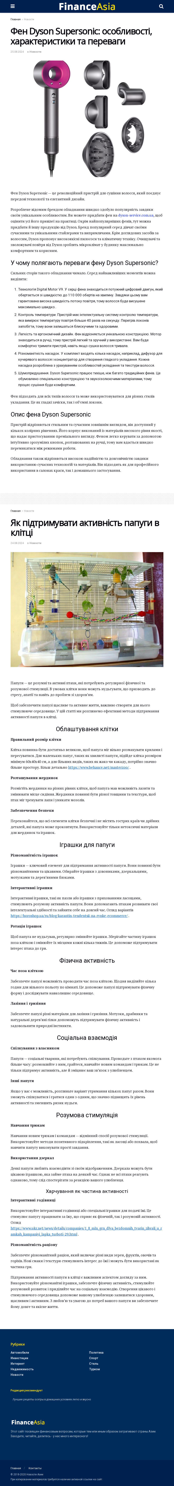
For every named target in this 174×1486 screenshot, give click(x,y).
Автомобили (20, 1352)
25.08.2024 (17, 51)
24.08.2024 (17, 543)
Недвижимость (22, 1369)
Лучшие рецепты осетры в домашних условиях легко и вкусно (52, 1399)
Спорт (93, 1358)
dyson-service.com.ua (135, 215)
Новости (29, 19)
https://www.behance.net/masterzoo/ (98, 767)
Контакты (35, 1468)
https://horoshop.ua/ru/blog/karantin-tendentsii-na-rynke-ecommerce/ (69, 915)
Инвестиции (19, 1358)
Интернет (18, 1363)
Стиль (93, 1363)
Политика (96, 1352)
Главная (16, 19)
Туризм (94, 1369)
